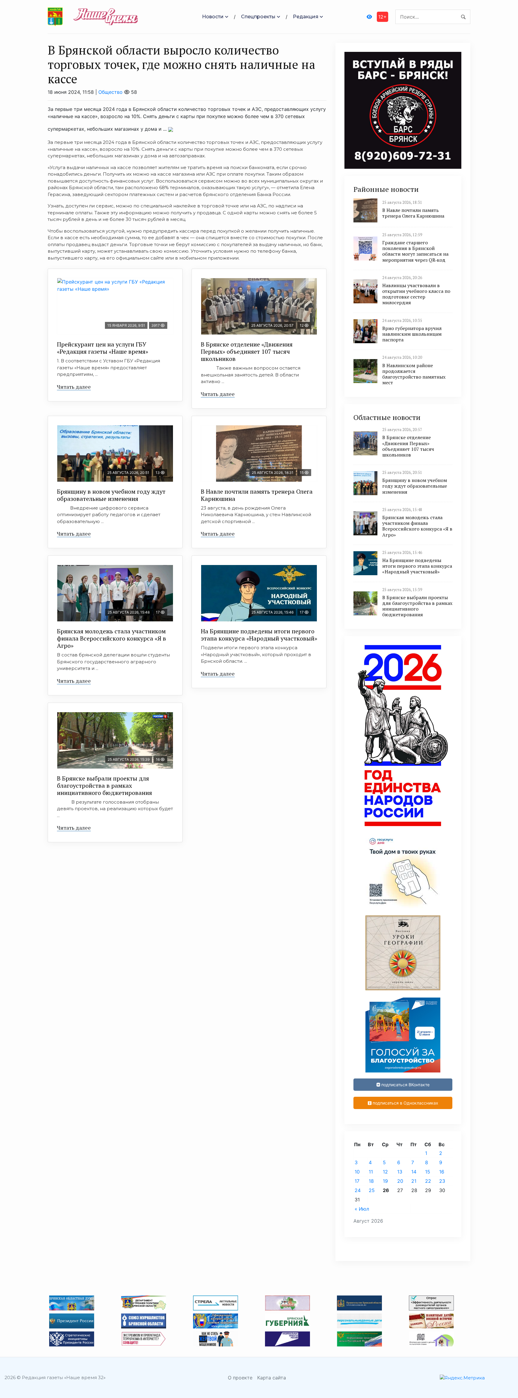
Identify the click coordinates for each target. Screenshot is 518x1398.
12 (385, 1172)
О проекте (240, 1378)
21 (413, 1181)
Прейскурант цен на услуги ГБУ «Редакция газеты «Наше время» (102, 347)
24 (358, 1190)
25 (372, 1190)
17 (357, 1181)
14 (413, 1172)
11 (371, 1172)
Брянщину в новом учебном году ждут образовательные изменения (111, 495)
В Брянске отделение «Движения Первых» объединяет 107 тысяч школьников (247, 351)
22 (428, 1181)
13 (399, 1172)
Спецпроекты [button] (258, 16)
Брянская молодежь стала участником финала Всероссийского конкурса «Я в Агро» (111, 638)
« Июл (362, 1209)
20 (400, 1181)
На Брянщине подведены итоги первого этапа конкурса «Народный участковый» (259, 634)
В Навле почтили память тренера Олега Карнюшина (257, 495)
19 (385, 1181)
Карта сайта (271, 1378)
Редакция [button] (305, 16)
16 (441, 1172)
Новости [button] (213, 16)
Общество (110, 92)
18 (371, 1181)
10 (357, 1172)
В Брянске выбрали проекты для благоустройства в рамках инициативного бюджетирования (104, 785)
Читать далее (74, 386)
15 (427, 1172)
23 (442, 1181)
